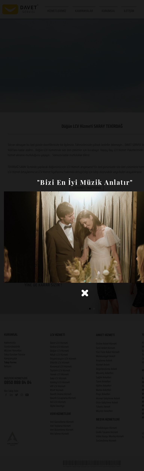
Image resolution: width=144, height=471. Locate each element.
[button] (85, 293)
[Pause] (8, 277)
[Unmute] (15, 277)
